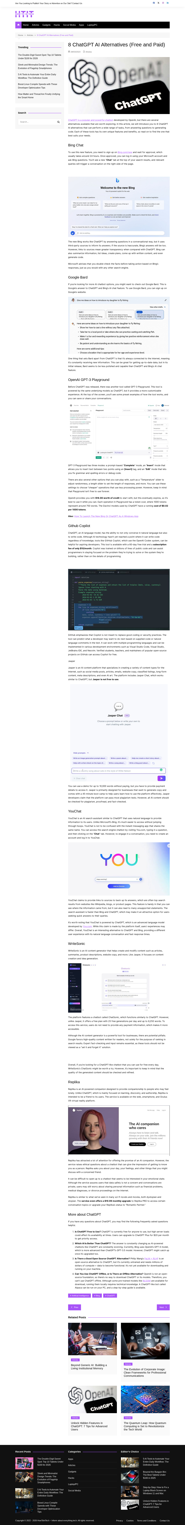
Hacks (57, 25)
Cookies (130, 1521)
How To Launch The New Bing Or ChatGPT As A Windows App (106, 516)
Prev (76, 1307)
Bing (98, 1296)
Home (26, 25)
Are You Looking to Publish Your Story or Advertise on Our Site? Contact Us (48, 3)
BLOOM (147, 1280)
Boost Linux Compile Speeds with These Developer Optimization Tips (37, 86)
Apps (81, 25)
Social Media (69, 25)
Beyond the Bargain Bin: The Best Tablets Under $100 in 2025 (154, 1475)
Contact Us (165, 1521)
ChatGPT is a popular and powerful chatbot (90, 120)
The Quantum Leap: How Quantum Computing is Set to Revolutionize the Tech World (145, 1426)
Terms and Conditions (146, 1521)
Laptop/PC (92, 25)
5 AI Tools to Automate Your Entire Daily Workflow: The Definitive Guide (37, 76)
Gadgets (46, 25)
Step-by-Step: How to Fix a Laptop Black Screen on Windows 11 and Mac (156, 1490)
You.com (87, 926)
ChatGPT (111, 1296)
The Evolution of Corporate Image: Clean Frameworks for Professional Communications (145, 1372)
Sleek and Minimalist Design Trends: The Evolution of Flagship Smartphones (38, 66)
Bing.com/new (125, 152)
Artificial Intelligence (80, 1296)
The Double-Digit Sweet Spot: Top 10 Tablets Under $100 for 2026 (39, 57)
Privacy (119, 1521)
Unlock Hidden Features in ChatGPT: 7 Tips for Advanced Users (89, 1426)
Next (162, 1307)
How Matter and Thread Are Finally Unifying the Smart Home (39, 96)
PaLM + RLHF (151, 1258)
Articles (35, 25)
